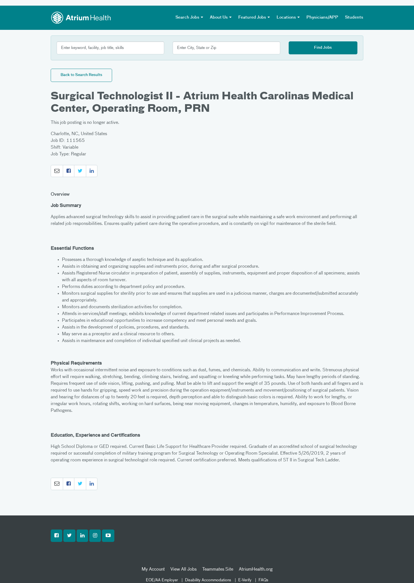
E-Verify (244, 580)
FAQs (263, 580)
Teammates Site (217, 569)
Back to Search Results (81, 75)
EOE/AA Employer (162, 580)
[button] (57, 171)
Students (354, 17)
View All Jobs (183, 569)
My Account (153, 569)
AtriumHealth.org (256, 569)
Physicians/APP (322, 17)
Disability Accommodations (208, 580)
